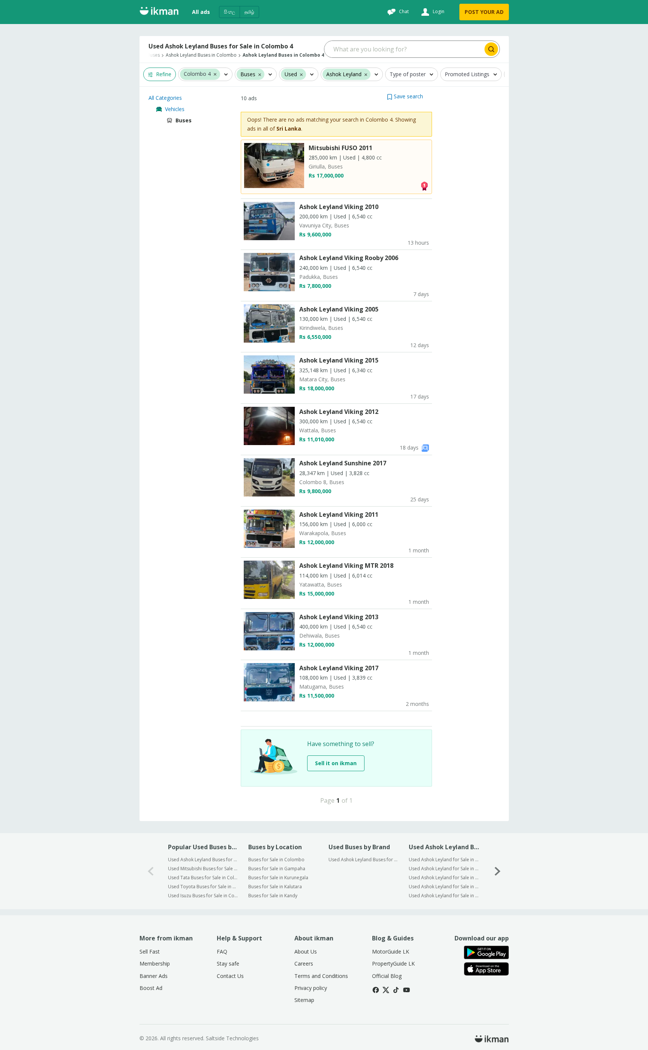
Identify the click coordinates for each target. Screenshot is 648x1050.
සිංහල (229, 12)
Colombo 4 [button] (197, 74)
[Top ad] (424, 185)
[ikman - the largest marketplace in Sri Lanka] (159, 12)
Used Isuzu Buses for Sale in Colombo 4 (203, 895)
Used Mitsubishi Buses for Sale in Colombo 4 (203, 868)
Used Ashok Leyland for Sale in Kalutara (444, 886)
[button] (215, 74)
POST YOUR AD (484, 11)
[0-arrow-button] (151, 871)
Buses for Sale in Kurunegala (278, 877)
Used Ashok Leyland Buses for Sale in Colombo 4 (203, 859)
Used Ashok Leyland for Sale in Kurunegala (444, 877)
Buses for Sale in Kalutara (275, 886)
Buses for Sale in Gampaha (276, 868)
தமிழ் (249, 12)
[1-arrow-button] (497, 871)
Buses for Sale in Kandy (272, 895)
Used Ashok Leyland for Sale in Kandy (444, 895)
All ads (201, 11)
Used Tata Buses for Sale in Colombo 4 (203, 877)
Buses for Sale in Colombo (276, 859)
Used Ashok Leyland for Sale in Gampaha (444, 868)
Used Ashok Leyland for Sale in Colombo (444, 859)
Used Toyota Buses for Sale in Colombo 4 (203, 886)
